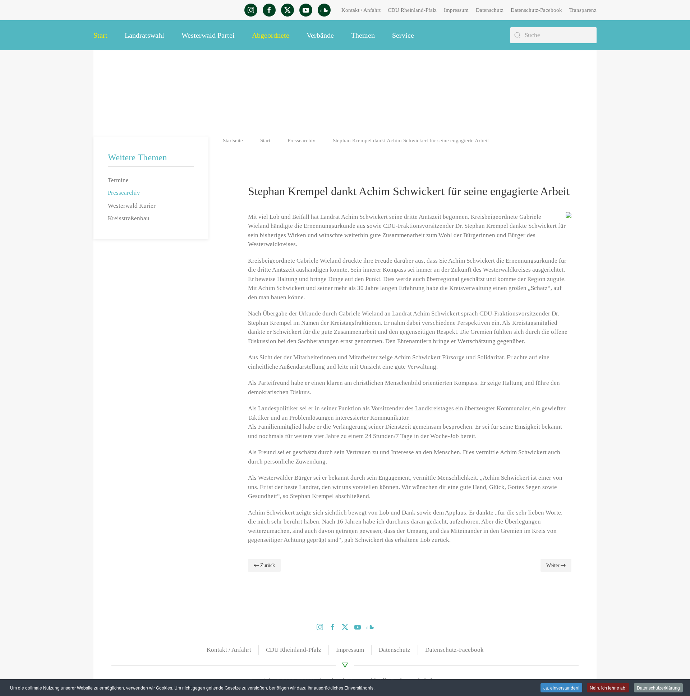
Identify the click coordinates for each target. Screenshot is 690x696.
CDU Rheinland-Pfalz (412, 10)
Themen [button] (363, 35)
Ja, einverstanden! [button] (561, 688)
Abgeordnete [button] (270, 35)
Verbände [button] (320, 35)
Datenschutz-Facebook (536, 10)
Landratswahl (144, 35)
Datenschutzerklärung (658, 688)
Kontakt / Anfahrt (361, 10)
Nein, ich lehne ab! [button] (608, 688)
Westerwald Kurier (132, 205)
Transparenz (583, 10)
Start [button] (100, 35)
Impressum (456, 10)
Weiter (553, 565)
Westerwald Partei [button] (208, 35)
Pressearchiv (124, 192)
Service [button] (403, 35)
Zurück (267, 565)
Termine (118, 180)
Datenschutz (489, 10)
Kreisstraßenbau (129, 218)
